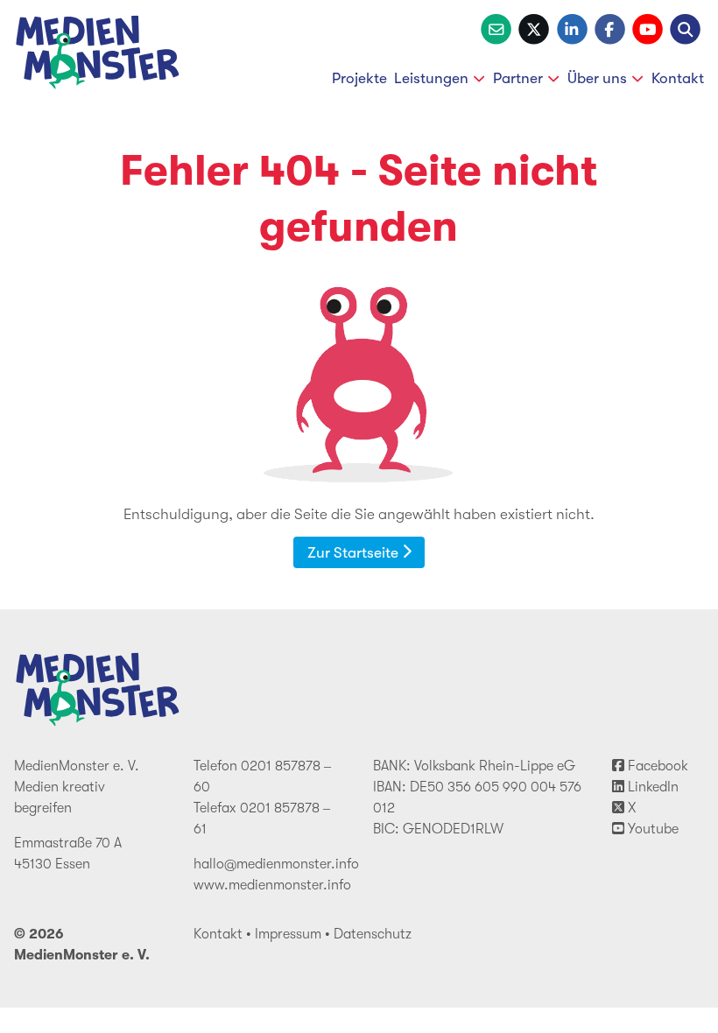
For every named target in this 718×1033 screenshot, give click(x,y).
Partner (518, 78)
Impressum (288, 934)
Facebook (656, 766)
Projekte (359, 78)
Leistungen (431, 78)
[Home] (98, 55)
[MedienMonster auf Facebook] (610, 27)
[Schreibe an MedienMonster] (496, 27)
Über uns (597, 78)
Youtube (651, 829)
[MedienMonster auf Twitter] (534, 27)
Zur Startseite (354, 552)
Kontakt (677, 78)
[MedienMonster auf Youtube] (647, 27)
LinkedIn (651, 787)
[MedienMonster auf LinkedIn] (572, 27)
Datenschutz (373, 934)
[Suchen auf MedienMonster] (685, 27)
